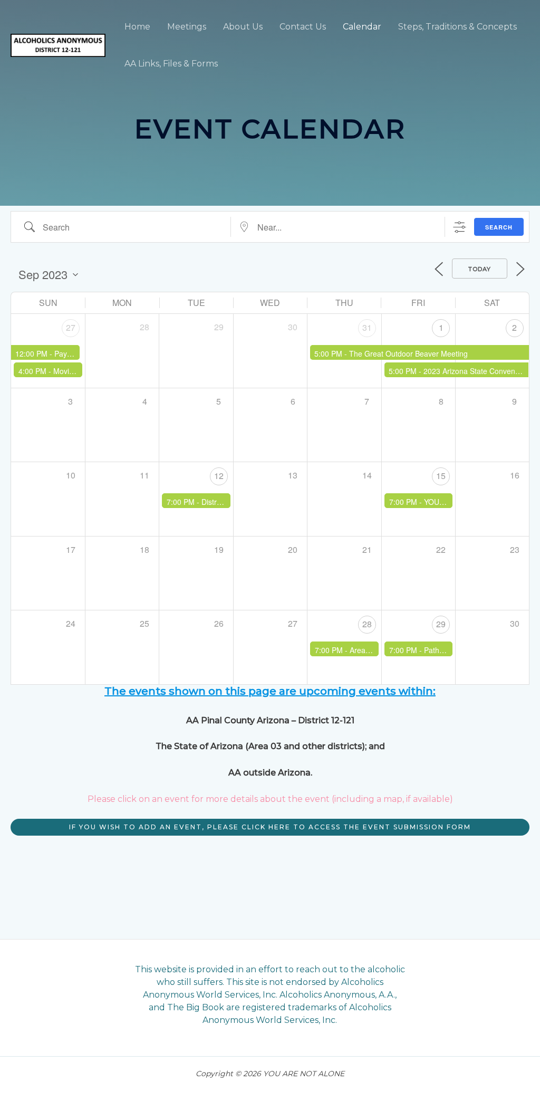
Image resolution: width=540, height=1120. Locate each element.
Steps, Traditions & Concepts (457, 27)
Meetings (186, 27)
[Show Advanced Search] (459, 227)
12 (219, 476)
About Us (243, 27)
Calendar (362, 27)
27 (70, 327)
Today (479, 269)
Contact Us (302, 27)
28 (367, 624)
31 (367, 327)
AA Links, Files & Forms (171, 64)
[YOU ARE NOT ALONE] (58, 45)
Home (137, 27)
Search (499, 227)
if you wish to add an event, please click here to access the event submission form (270, 827)
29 (441, 624)
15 (441, 476)
